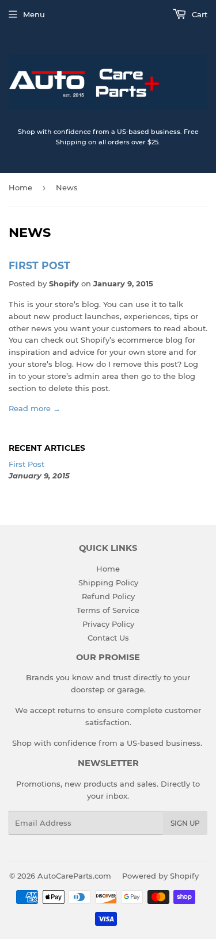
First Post (39, 265)
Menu (34, 14)
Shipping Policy (108, 582)
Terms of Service (108, 610)
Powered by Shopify (160, 875)
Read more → (34, 408)
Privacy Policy (108, 623)
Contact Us (108, 637)
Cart (198, 14)
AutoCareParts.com (74, 875)
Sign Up (185, 823)
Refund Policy (108, 596)
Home (20, 187)
